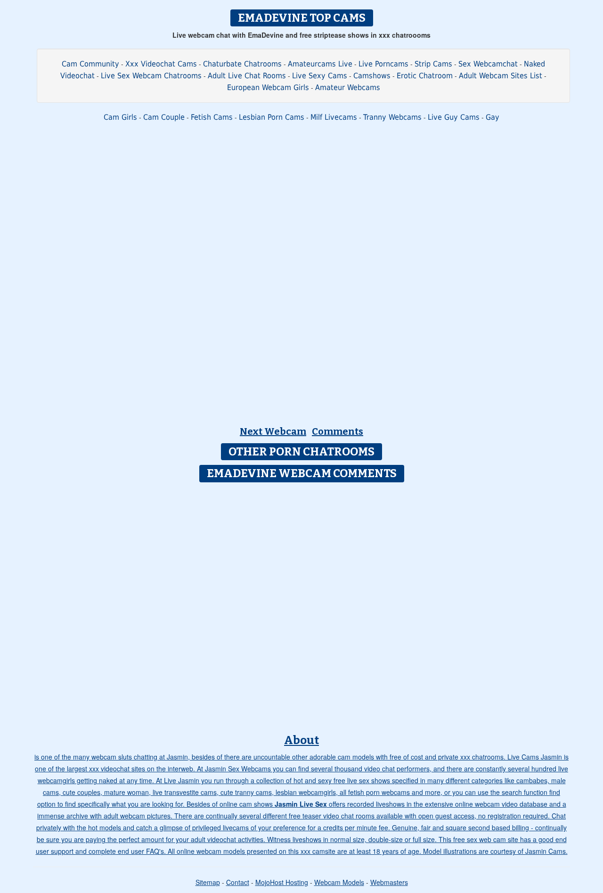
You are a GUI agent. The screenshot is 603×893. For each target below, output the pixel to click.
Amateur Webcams (347, 87)
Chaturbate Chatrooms (242, 63)
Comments (337, 431)
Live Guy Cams (454, 117)
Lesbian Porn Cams (271, 117)
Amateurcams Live (320, 63)
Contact (237, 882)
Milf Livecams (333, 117)
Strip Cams (433, 63)
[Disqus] (302, 605)
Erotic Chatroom (425, 75)
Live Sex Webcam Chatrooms (151, 75)
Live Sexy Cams (319, 75)
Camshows (372, 75)
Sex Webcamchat (488, 63)
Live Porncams (383, 63)
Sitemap (208, 882)
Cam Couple (164, 117)
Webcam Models (339, 882)
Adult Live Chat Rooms (247, 75)
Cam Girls (120, 117)
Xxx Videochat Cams (161, 63)
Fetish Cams (212, 117)
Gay (492, 117)
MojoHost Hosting (281, 882)
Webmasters (389, 882)
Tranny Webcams (392, 117)
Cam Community (90, 63)
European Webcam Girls (268, 87)
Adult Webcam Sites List (500, 75)
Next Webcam (273, 431)
